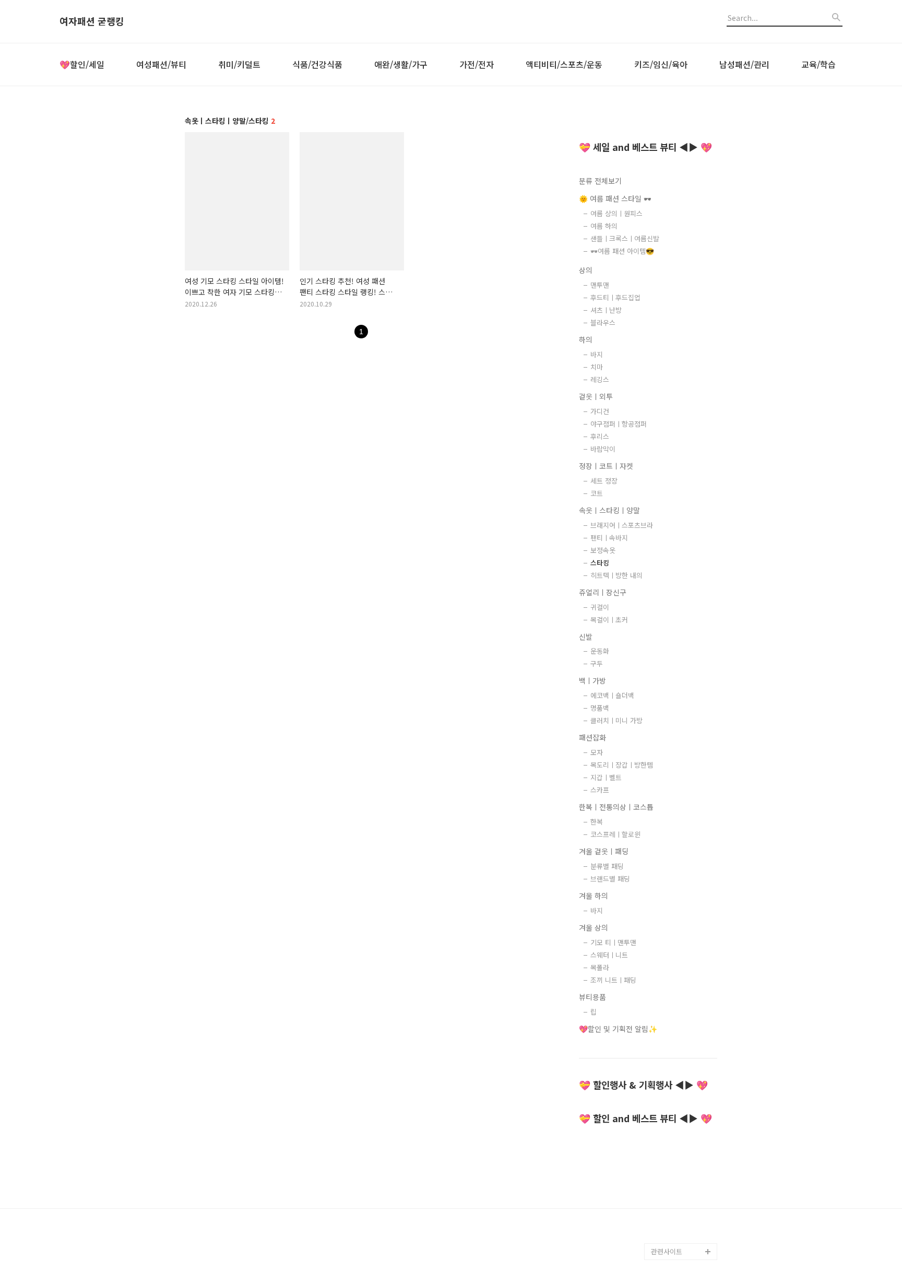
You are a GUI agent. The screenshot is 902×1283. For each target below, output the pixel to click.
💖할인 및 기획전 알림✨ (618, 1028)
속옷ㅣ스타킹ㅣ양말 (609, 510)
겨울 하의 (593, 895)
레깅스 (599, 379)
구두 (596, 663)
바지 (596, 354)
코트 (596, 493)
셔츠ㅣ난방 (606, 310)
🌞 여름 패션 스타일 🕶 (615, 198)
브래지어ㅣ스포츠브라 (621, 525)
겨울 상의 (593, 927)
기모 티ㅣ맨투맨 (613, 942)
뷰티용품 (592, 997)
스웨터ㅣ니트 (609, 955)
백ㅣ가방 (592, 680)
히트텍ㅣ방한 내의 (616, 575)
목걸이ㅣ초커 (609, 620)
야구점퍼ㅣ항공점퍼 (618, 424)
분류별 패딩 (607, 866)
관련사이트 (666, 1251)
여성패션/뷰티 (161, 64)
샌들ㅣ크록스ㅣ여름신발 (624, 238)
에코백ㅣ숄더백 (612, 695)
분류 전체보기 (600, 180)
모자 (596, 752)
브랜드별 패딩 (610, 879)
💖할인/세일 (82, 64)
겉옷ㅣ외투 (596, 396)
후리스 (599, 436)
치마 (596, 367)
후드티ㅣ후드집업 (615, 297)
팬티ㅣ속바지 (609, 538)
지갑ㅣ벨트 (606, 777)
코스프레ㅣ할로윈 (615, 834)
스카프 (599, 790)
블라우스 (602, 322)
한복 (596, 822)
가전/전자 (476, 64)
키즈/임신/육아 (660, 64)
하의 (585, 339)
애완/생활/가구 (401, 64)
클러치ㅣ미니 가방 (616, 720)
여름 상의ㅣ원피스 (616, 213)
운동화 (599, 651)
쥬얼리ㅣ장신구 (602, 592)
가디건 (599, 411)
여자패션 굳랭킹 (92, 21)
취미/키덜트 (239, 64)
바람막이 (602, 449)
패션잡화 (592, 737)
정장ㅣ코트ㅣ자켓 (606, 466)
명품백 (599, 708)
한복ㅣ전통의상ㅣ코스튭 (616, 807)
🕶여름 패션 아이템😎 (622, 251)
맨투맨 (599, 285)
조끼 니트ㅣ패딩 (613, 980)
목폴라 (599, 967)
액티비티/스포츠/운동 (564, 64)
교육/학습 (818, 64)
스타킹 (599, 563)
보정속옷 (602, 550)
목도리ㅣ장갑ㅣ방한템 (621, 765)
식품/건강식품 (317, 64)
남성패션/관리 (744, 64)
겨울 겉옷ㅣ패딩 (603, 851)
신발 (585, 636)
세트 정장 (604, 481)
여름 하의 (604, 226)
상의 (585, 270)
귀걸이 (599, 607)
